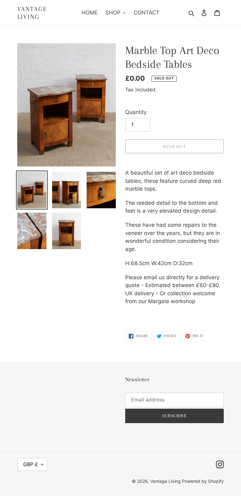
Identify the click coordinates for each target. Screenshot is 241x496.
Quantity (136, 112)
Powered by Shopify (203, 481)
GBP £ (30, 464)
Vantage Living (32, 12)
